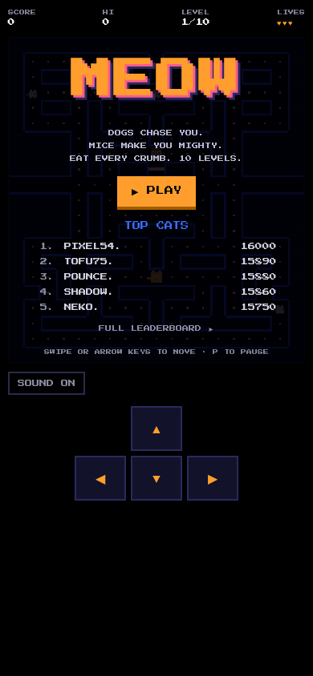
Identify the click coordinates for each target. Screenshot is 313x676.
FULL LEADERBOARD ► (156, 328)
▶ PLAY (156, 190)
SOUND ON (46, 383)
